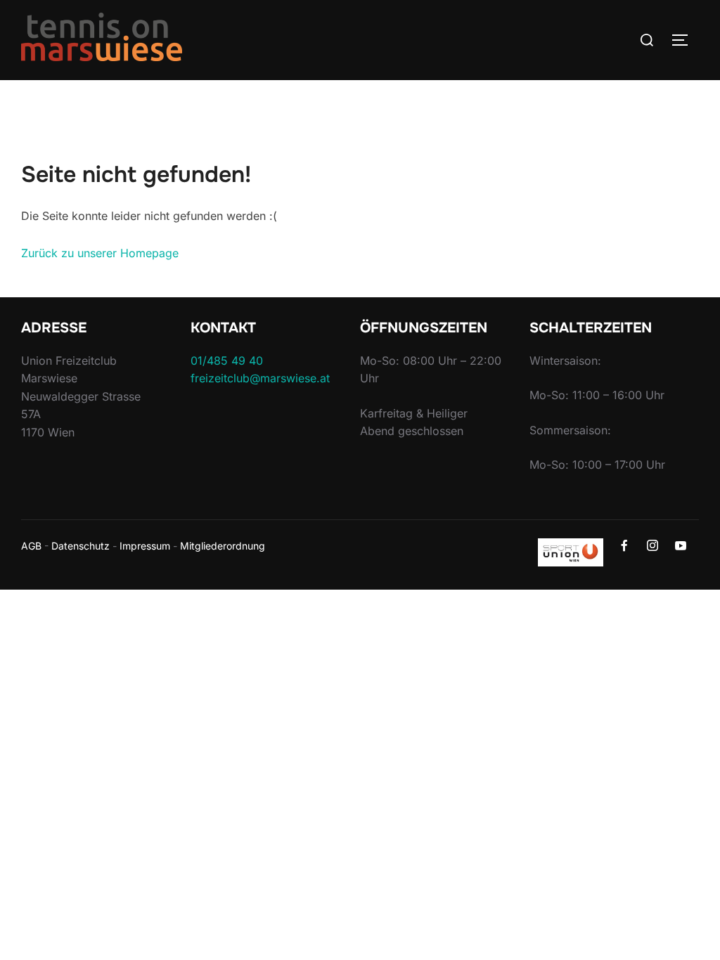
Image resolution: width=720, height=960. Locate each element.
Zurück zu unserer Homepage (100, 253)
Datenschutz (80, 546)
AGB (31, 546)
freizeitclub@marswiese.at (260, 378)
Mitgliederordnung (222, 546)
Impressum (145, 546)
